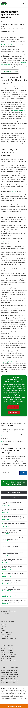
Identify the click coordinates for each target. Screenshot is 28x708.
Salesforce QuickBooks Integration (10, 676)
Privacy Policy (4, 636)
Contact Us (4, 630)
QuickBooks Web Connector (9, 45)
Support (3, 628)
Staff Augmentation (6, 632)
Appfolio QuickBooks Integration (9, 680)
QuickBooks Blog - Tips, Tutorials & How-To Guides (12, 25)
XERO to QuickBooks (6, 658)
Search (23, 473)
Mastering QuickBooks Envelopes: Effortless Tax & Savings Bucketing (11, 581)
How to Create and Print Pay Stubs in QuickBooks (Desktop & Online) (12, 531)
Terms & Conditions (6, 634)
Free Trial (3, 626)
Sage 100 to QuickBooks (7, 652)
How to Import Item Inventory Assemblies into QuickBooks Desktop (13, 524)
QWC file (13, 191)
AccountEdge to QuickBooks (8, 660)
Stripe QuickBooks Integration (9, 670)
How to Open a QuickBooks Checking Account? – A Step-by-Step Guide (12, 588)
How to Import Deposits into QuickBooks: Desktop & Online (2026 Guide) (13, 545)
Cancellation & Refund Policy (8, 638)
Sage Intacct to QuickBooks (8, 654)
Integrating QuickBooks (8, 362)
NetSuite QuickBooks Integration (9, 674)
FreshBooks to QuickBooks (8, 656)
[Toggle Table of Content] (15, 71)
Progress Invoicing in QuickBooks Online (14, 595)
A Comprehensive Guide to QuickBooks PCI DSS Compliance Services (13, 574)
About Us (3, 624)
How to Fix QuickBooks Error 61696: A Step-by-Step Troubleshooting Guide (14, 601)
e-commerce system (18, 111)
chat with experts (14, 412)
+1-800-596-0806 (13, 407)
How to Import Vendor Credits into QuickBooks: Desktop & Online (12, 560)
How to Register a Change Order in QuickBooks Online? (12, 567)
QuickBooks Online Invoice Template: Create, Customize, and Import (12, 552)
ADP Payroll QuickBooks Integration (10, 683)
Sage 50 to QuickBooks (7, 650)
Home (2, 21)
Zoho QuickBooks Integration (8, 678)
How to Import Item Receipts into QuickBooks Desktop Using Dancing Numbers (14, 517)
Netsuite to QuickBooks (7, 648)
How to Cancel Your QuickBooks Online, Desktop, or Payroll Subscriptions (13, 538)
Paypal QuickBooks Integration (9, 672)
